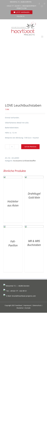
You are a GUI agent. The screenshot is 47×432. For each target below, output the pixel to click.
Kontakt (27, 308)
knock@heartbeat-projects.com (24, 296)
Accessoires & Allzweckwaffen (24, 161)
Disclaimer (20, 308)
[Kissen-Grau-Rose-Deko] (23, 72)
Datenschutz (37, 305)
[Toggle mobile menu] (42, 36)
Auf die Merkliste (30, 147)
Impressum (27, 305)
